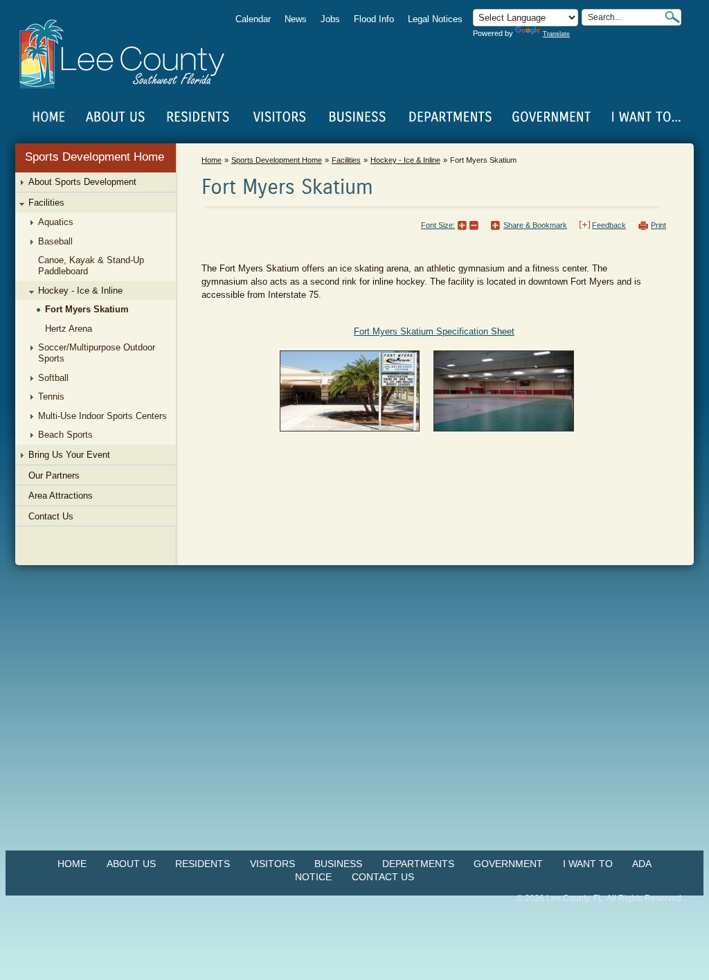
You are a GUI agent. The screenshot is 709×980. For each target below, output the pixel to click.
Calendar (253, 19)
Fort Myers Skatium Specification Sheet (434, 331)
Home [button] (131, 54)
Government (508, 863)
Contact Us (383, 876)
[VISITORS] (279, 117)
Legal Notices (435, 19)
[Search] (672, 17)
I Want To (588, 863)
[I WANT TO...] (645, 117)
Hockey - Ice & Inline (405, 160)
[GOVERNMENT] (551, 117)
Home (49, 117)
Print (658, 225)
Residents (202, 863)
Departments (418, 863)
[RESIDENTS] (197, 117)
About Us (131, 863)
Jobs (330, 19)
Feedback (609, 225)
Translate (556, 33)
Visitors (272, 863)
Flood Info (374, 19)
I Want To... (645, 117)
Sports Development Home (94, 156)
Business (338, 863)
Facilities (346, 160)
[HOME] (49, 117)
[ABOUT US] (115, 117)
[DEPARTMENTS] (450, 117)
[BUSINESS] (358, 117)
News (296, 19)
